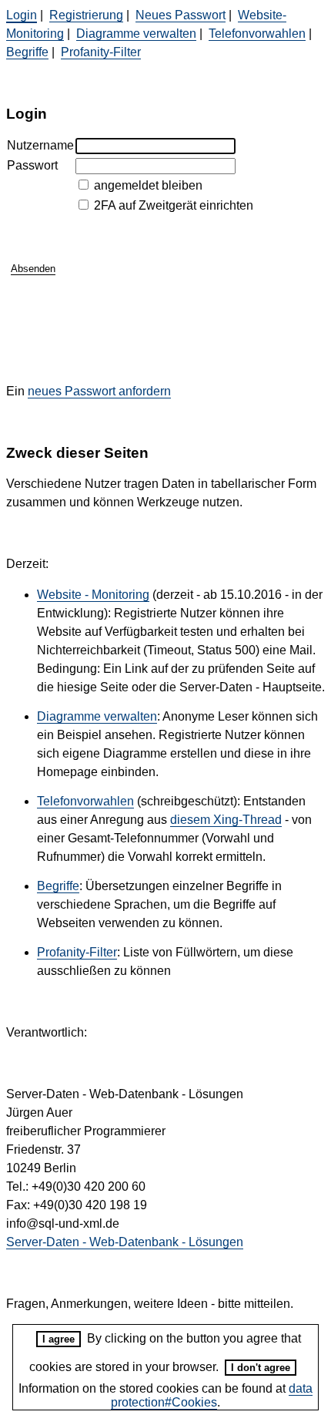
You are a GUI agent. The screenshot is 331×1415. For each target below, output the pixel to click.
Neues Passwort (180, 15)
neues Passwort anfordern (99, 391)
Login (21, 15)
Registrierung (86, 15)
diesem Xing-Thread (226, 819)
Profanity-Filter (101, 52)
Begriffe (27, 52)
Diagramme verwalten (136, 33)
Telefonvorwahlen (257, 33)
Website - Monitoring (93, 594)
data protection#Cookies (212, 1395)
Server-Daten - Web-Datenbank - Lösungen (124, 1242)
